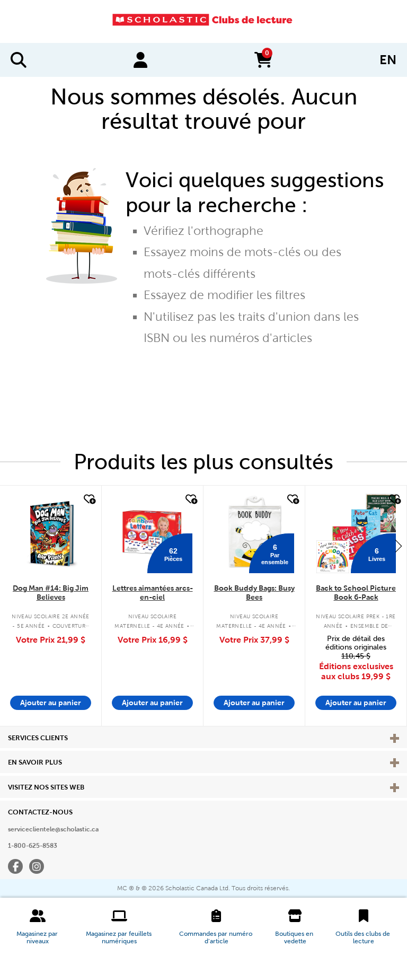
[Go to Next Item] (398, 545)
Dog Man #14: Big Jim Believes (51, 592)
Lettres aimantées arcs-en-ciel (152, 592)
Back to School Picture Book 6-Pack (356, 592)
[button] (37, 927)
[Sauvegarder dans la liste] (88, 499)
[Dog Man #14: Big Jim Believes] (50, 533)
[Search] (18, 60)
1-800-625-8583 (32, 845)
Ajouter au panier (50, 702)
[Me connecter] (140, 60)
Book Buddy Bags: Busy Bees (254, 592)
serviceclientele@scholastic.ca (53, 829)
